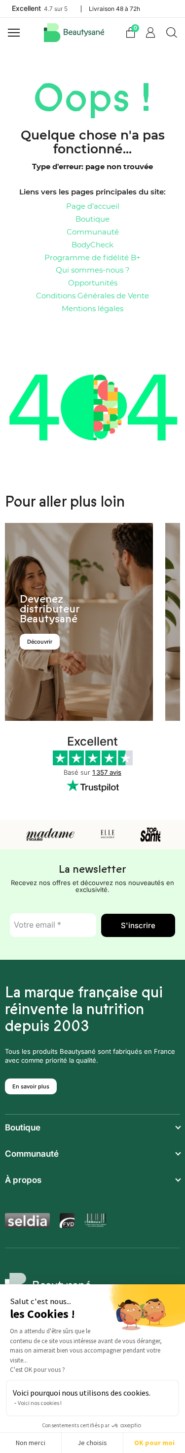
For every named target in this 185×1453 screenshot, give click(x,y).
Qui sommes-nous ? (93, 270)
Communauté (93, 232)
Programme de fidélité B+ (92, 258)
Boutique (92, 219)
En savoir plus (30, 1086)
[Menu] (15, 33)
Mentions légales (92, 309)
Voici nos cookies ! (40, 1402)
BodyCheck (92, 245)
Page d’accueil (92, 206)
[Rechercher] (171, 32)
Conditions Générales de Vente (92, 296)
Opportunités (92, 283)
